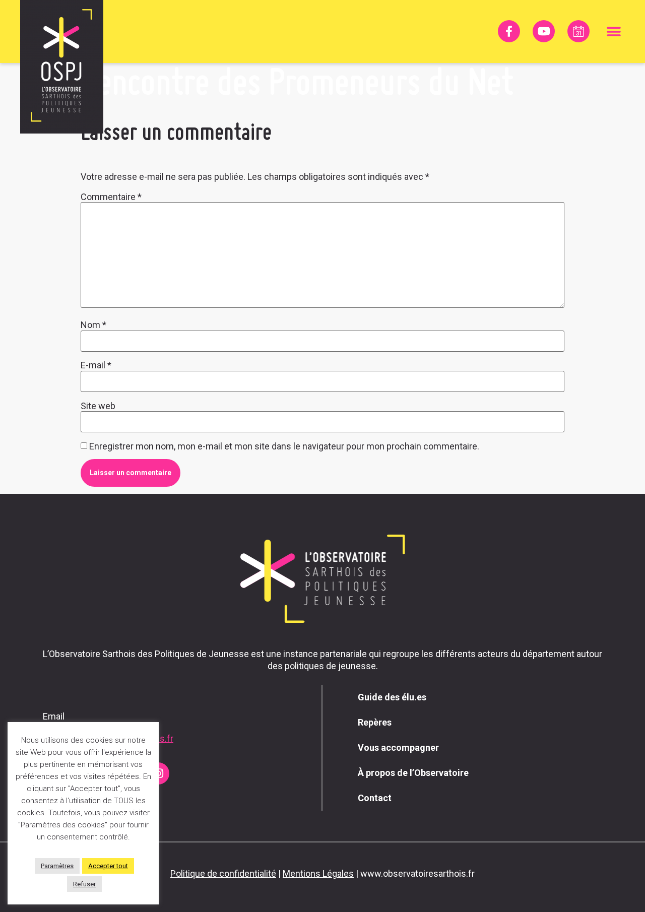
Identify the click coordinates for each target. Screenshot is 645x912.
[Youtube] (544, 31)
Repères (375, 722)
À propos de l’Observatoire (413, 772)
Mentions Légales (318, 873)
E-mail (96, 365)
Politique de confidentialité (223, 873)
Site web (98, 406)
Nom (93, 325)
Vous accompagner (398, 747)
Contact (375, 798)
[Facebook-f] (509, 31)
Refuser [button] (84, 884)
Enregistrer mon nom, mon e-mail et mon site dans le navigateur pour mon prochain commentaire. (284, 446)
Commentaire (111, 197)
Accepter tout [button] (108, 866)
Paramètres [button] (57, 866)
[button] (613, 31)
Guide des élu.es (392, 697)
